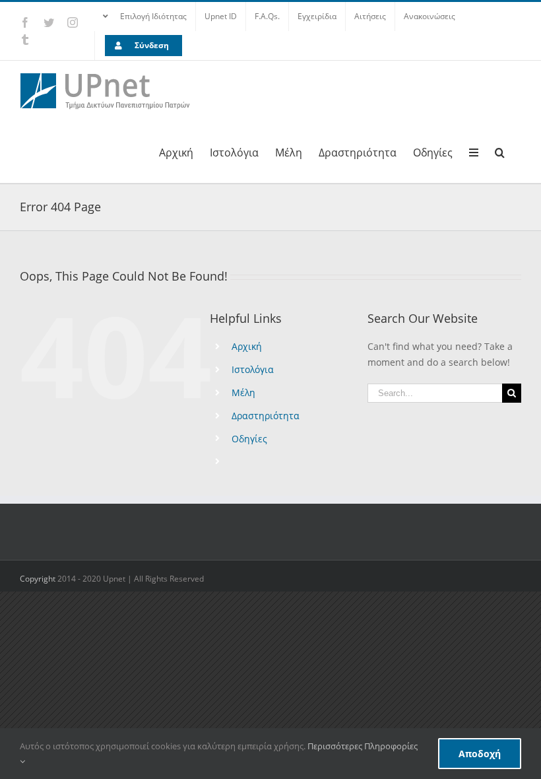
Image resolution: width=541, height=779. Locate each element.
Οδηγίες (249, 438)
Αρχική (247, 346)
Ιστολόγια (253, 369)
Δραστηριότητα (266, 415)
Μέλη (243, 392)
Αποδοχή (480, 753)
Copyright (38, 578)
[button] (500, 151)
